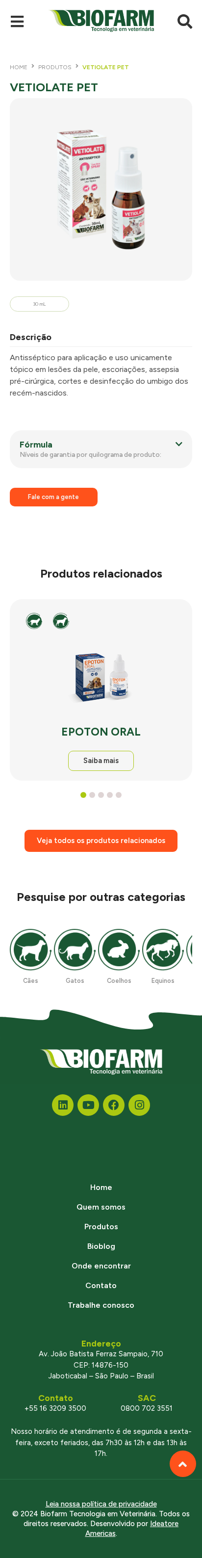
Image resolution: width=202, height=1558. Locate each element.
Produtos (55, 67)
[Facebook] (114, 1105)
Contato (101, 1285)
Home (18, 67)
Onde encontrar (101, 1265)
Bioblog (101, 1246)
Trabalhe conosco (101, 1305)
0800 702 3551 (147, 1408)
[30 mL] (101, 189)
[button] (101, 449)
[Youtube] (88, 1105)
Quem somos (101, 1207)
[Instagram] (139, 1105)
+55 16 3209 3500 (55, 1408)
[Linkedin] (63, 1105)
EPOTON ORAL (101, 732)
